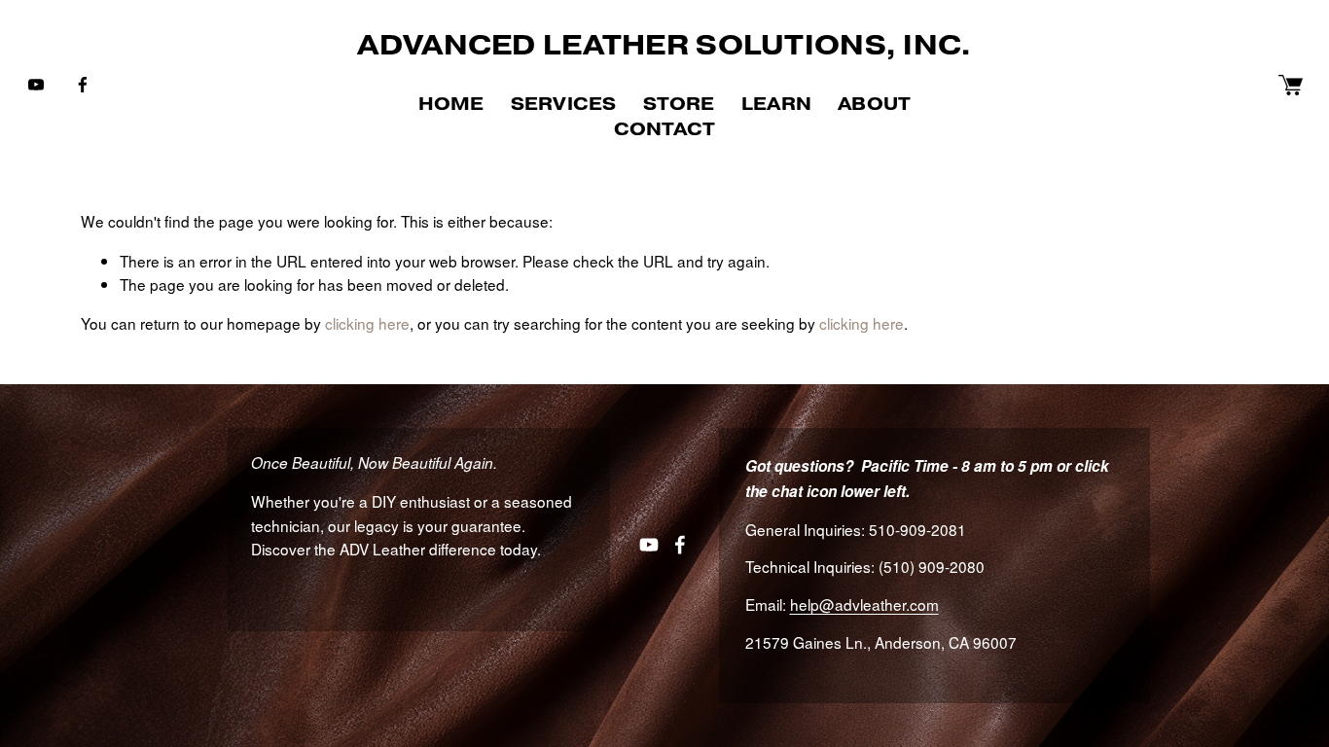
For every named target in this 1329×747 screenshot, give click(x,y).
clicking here (367, 323)
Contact (664, 129)
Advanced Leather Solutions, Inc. (664, 44)
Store (679, 103)
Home (451, 103)
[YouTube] (36, 84)
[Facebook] (82, 84)
